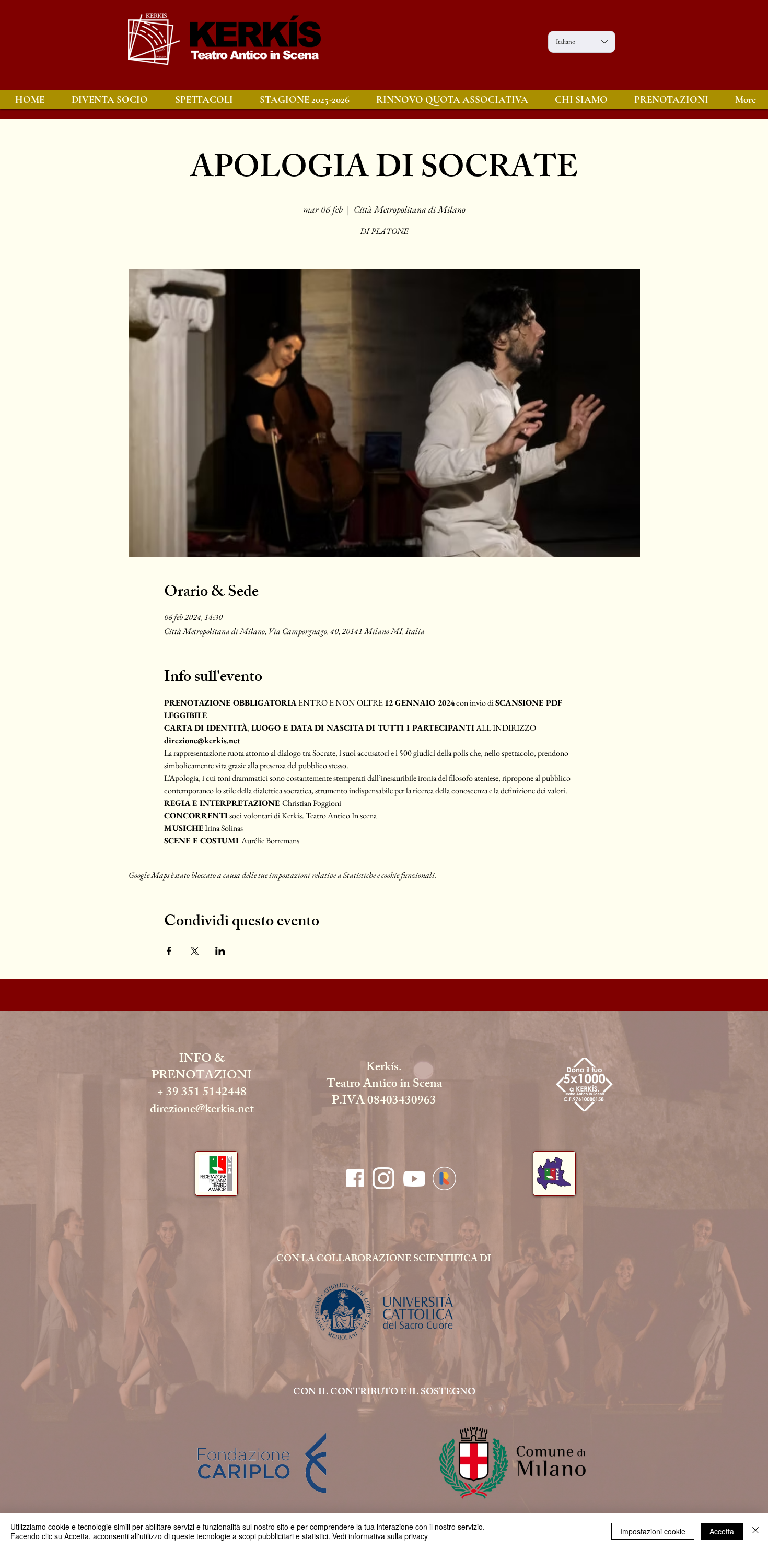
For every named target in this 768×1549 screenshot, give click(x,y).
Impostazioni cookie (652, 1531)
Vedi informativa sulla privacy (380, 1536)
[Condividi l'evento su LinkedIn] (220, 951)
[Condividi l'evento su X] (195, 951)
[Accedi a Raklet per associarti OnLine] (444, 1178)
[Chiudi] (755, 1531)
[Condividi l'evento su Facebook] (169, 951)
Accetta (721, 1531)
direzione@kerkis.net (202, 1110)
